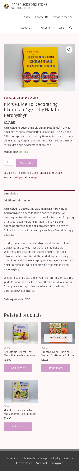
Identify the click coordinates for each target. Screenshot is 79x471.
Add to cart (26, 162)
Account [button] (45, 27)
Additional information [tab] (17, 200)
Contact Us (41, 17)
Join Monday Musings (34, 458)
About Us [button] (26, 27)
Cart (61, 27)
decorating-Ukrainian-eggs (23, 177)
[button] (70, 28)
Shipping (55, 458)
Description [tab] (11, 193)
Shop (27, 17)
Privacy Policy (24, 463)
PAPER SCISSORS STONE (30, 4)
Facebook (42, 463)
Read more (56, 368)
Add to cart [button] (18, 368)
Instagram (57, 463)
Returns (68, 458)
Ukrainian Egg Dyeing (25, 97)
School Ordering (62, 17)
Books (7, 97)
